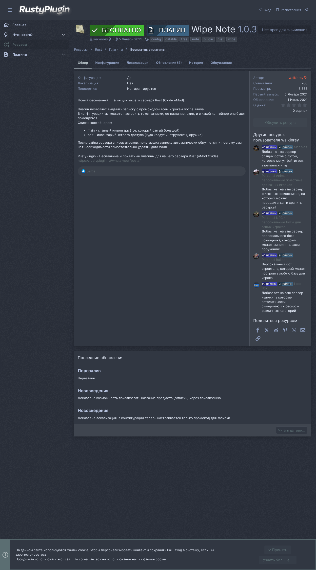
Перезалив (89, 370)
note (195, 39)
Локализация (138, 63)
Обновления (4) (169, 63)
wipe (232, 39)
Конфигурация (107, 63)
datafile (171, 39)
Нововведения (93, 390)
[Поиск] (307, 9)
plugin (208, 39)
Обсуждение (221, 63)
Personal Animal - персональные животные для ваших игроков (282, 178)
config (156, 39)
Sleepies (286, 147)
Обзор (83, 63)
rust (220, 39)
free (184, 39)
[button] (10, 10)
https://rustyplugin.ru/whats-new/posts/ (109, 160)
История (196, 63)
